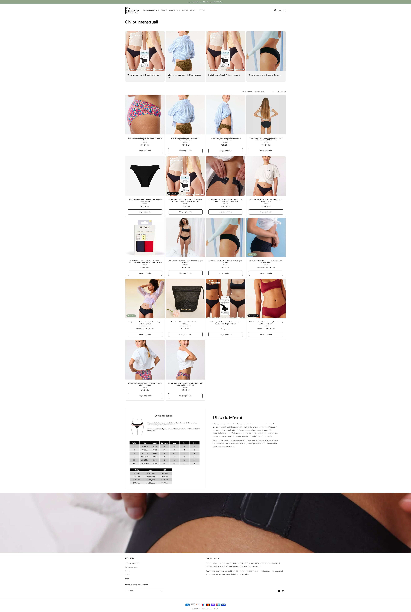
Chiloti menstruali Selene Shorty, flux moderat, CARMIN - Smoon (266, 323)
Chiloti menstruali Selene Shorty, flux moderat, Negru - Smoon (266, 261)
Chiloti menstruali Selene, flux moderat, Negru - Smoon (225, 261)
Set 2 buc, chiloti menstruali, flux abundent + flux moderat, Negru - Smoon (226, 323)
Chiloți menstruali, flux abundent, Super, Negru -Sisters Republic (145, 323)
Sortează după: (247, 91)
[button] (151, 10)
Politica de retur (131, 567)
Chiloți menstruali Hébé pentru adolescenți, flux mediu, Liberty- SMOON (185, 384)
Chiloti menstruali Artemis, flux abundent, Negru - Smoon (185, 261)
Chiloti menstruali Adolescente (223, 75)
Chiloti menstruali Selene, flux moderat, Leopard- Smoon (185, 139)
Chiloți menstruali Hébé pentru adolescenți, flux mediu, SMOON (145, 200)
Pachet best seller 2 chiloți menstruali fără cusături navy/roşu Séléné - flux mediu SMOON (145, 261)
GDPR (127, 575)
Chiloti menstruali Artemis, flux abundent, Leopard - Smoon (226, 139)
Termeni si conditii (132, 563)
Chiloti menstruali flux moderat (263, 75)
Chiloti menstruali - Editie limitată (184, 75)
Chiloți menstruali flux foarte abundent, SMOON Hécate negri (266, 200)
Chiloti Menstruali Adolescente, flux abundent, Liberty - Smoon (145, 384)
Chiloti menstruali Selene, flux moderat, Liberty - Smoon (145, 139)
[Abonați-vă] (161, 590)
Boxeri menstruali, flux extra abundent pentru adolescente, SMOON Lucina (266, 139)
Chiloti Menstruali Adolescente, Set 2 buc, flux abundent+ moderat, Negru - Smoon (185, 200)
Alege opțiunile (145, 151)
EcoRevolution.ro (202, 609)
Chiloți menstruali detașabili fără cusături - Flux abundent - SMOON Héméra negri (226, 200)
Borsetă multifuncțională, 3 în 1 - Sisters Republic (185, 323)
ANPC (127, 578)
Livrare (127, 571)
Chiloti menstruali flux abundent (143, 75)
